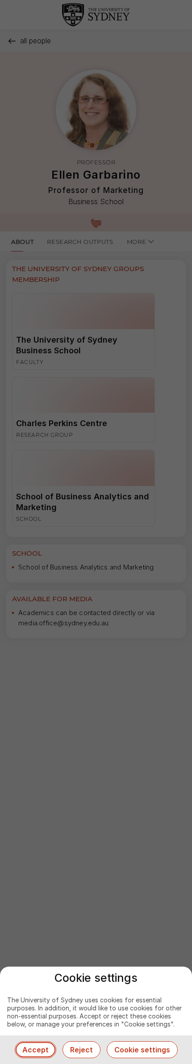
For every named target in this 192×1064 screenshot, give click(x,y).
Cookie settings (142, 1049)
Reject (81, 1049)
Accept (35, 1049)
